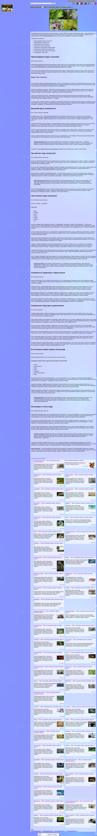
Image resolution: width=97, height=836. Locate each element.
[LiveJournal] (85, 3)
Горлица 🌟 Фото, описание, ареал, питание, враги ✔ (49, 639)
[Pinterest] (95, 3)
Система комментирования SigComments (38, 458)
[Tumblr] (87, 3)
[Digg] (81, 3)
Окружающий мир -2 (48, 831)
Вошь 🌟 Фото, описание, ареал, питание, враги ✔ (48, 719)
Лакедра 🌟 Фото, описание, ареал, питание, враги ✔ (80, 731)
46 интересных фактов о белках (74, 460)
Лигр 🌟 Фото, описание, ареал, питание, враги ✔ (48, 531)
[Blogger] (79, 3)
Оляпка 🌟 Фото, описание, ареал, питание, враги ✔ (80, 587)
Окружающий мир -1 (36, 831)
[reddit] (83, 3)
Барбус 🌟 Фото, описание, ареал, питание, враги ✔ (48, 815)
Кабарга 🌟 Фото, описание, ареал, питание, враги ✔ (49, 774)
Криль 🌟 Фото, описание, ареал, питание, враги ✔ (79, 557)
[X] (77, 3)
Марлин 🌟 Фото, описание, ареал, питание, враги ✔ (80, 503)
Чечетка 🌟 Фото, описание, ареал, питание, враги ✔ (49, 706)
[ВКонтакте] (73, 3)
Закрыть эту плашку (52, 834)
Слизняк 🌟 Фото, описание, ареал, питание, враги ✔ (80, 625)
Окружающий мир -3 (60, 831)
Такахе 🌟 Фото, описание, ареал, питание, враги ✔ (80, 745)
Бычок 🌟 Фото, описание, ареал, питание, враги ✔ (79, 652)
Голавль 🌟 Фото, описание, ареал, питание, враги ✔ (80, 706)
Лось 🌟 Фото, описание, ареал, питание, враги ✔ (79, 517)
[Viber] (89, 3)
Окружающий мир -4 (71, 831)
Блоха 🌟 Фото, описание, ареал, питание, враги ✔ (79, 719)
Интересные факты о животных (82, 1)
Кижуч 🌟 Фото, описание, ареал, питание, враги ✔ (48, 681)
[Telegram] (93, 3)
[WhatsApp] (91, 3)
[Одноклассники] (75, 3)
